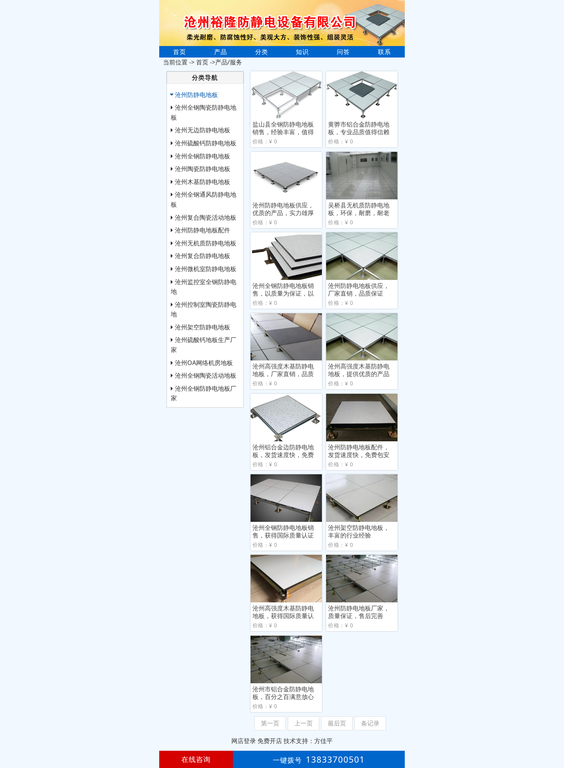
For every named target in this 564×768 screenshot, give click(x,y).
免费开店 (269, 741)
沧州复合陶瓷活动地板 (205, 217)
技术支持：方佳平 (308, 741)
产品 (220, 52)
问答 (343, 52)
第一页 (270, 723)
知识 (302, 52)
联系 (384, 52)
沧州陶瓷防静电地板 (202, 168)
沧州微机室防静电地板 (205, 269)
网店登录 (243, 741)
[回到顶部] (554, 739)
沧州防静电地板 (196, 94)
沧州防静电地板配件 (202, 230)
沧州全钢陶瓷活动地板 (205, 375)
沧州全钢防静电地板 (202, 156)
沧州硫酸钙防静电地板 (205, 143)
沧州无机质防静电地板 (205, 243)
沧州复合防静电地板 (202, 256)
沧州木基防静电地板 (202, 182)
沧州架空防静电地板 (202, 327)
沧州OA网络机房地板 (204, 363)
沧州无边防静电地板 (202, 130)
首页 (179, 52)
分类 (261, 52)
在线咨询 (196, 759)
